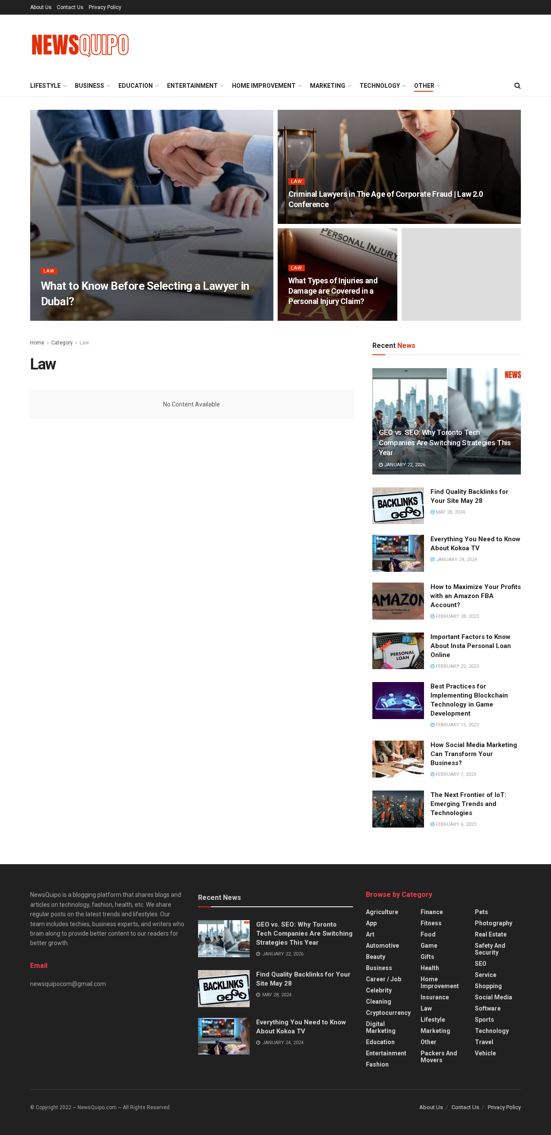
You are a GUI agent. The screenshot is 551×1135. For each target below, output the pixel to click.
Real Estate (491, 934)
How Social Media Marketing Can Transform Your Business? (473, 754)
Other (424, 85)
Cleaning (378, 1001)
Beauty (375, 956)
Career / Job (383, 979)
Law (49, 271)
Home (37, 343)
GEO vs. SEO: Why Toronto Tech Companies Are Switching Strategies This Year (445, 442)
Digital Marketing (381, 1027)
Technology (379, 85)
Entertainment (192, 85)
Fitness (431, 923)
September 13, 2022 (316, 221)
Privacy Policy (105, 7)
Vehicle (485, 1053)
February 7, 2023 (455, 774)
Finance (432, 912)
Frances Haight (68, 318)
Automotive (382, 945)
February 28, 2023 (456, 616)
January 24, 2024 (455, 559)
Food (428, 934)
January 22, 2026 (404, 465)
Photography (493, 923)
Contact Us (70, 7)
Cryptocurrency (388, 1012)
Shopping (488, 986)
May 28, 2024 (449, 512)
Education (135, 85)
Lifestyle (45, 85)
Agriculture (382, 912)
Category (62, 343)
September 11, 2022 (316, 318)
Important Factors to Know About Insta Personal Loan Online (470, 646)
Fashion (377, 1064)
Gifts (427, 956)
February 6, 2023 (455, 824)
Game (429, 945)
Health (430, 967)
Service (485, 974)
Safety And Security (490, 949)
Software (488, 1008)
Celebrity (379, 990)
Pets (481, 912)
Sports (484, 1019)
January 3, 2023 (117, 318)
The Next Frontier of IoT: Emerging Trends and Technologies (468, 804)
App (371, 923)
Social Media (493, 997)
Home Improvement (264, 85)
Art (370, 934)
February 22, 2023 (456, 666)
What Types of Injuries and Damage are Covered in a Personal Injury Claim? (333, 291)
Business (89, 85)
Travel (484, 1042)
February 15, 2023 (456, 725)
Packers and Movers (439, 1057)
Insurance (435, 997)
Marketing (327, 85)
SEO (480, 963)
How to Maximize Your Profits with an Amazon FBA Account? (475, 596)
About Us (41, 7)
